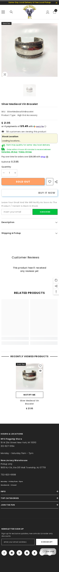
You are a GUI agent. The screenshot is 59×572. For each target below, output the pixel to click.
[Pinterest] (19, 553)
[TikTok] (27, 553)
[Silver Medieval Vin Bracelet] (29, 376)
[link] (49, 181)
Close (56, 3)
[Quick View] (40, 371)
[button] (29, 126)
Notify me (29, 394)
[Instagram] (11, 553)
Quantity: (6, 166)
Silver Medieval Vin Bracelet (29, 402)
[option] (29, 50)
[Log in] (47, 12)
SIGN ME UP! (46, 542)
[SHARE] (55, 181)
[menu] (3, 12)
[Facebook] (4, 553)
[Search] (11, 12)
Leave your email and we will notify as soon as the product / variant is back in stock (29, 204)
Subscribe (45, 212)
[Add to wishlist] (40, 366)
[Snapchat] (34, 553)
